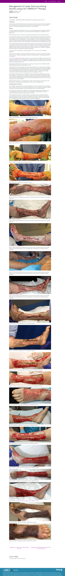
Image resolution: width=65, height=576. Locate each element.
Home (46, 1)
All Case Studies (52, 1)
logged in (16, 558)
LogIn (59, 1)
